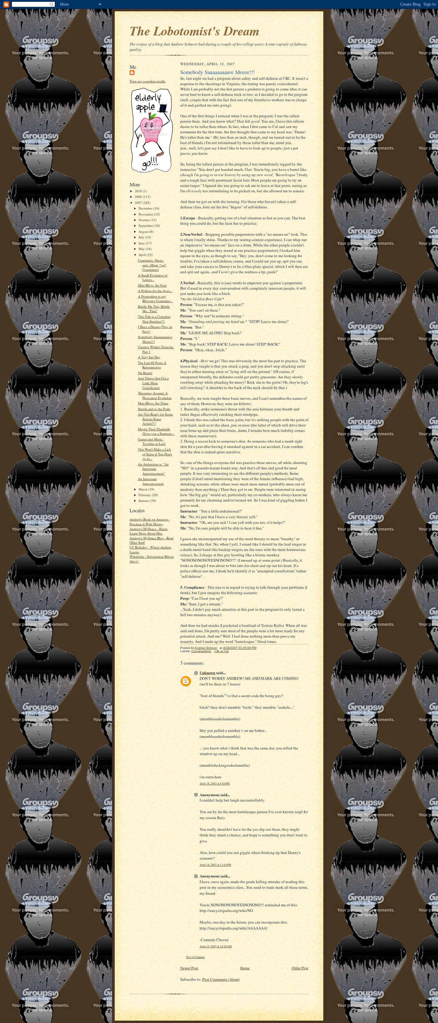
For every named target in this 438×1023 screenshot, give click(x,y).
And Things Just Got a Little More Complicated (153, 383)
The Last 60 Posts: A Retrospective (152, 365)
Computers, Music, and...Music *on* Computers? (152, 265)
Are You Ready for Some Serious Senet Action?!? (155, 419)
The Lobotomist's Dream (195, 31)
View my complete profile (147, 81)
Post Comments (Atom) (221, 979)
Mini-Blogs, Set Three (153, 403)
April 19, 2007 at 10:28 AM (216, 946)
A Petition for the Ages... (155, 290)
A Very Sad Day (149, 357)
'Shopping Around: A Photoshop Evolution (155, 395)
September (146, 225)
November (146, 214)
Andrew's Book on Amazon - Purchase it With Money (150, 521)
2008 (139, 196)
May (142, 248)
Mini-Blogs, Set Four (152, 285)
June (142, 243)
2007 (139, 202)
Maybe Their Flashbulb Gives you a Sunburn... (156, 431)
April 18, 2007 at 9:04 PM (215, 783)
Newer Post (189, 968)
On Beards (145, 373)
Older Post (300, 968)
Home (245, 968)
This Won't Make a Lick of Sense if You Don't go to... (155, 454)
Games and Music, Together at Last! (152, 441)
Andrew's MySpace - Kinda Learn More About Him (148, 531)
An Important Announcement (151, 481)
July (142, 237)
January (144, 500)
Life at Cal (222, 651)
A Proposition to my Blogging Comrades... (155, 298)
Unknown (207, 672)
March (143, 489)
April (143, 254)
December (146, 208)
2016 (139, 191)
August (144, 231)
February (145, 495)
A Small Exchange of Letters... (152, 277)
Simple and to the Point (154, 409)
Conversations (201, 651)
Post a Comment (195, 957)
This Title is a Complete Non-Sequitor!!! (154, 319)
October (144, 220)
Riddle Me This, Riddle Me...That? (154, 308)
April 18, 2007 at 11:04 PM (215, 865)
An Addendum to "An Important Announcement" (153, 469)
